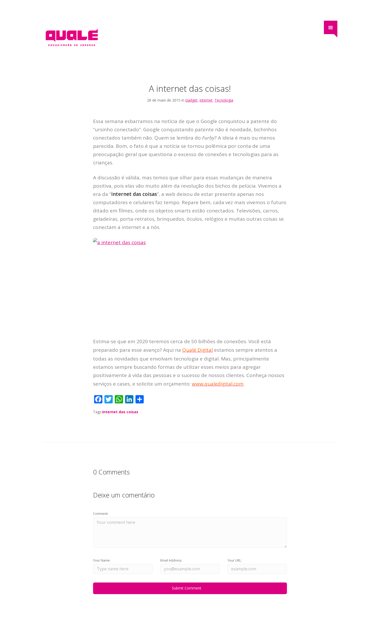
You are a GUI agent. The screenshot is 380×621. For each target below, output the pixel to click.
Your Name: (101, 560)
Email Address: (171, 560)
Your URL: (234, 560)
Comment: (100, 513)
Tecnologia (224, 100)
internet (206, 100)
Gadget (191, 100)
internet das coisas (120, 411)
